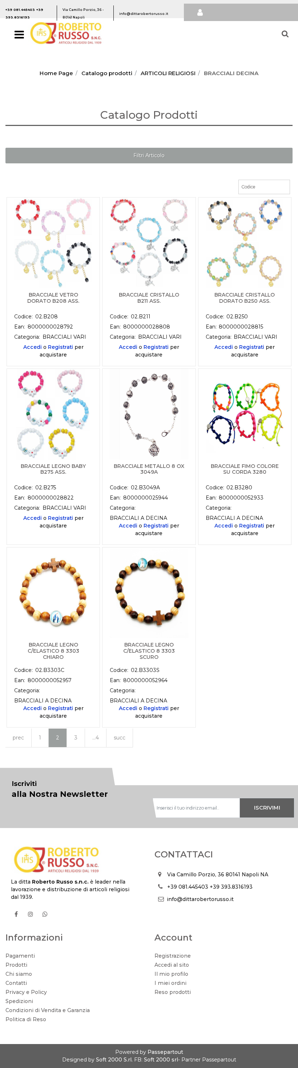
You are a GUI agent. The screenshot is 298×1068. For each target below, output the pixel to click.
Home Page (56, 73)
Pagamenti (20, 956)
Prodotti (16, 965)
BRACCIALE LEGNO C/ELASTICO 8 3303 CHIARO (53, 651)
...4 (95, 737)
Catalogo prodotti (106, 73)
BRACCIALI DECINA (231, 73)
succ (119, 737)
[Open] (19, 36)
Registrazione (172, 956)
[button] (267, 808)
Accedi (32, 347)
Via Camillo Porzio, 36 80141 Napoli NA (217, 874)
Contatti (16, 983)
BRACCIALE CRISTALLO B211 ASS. (149, 298)
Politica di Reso (25, 1019)
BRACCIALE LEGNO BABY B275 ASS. (53, 469)
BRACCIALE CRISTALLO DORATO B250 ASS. (244, 298)
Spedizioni (19, 1001)
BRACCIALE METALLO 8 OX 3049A (149, 469)
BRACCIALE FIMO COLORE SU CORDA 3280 (245, 469)
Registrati (60, 347)
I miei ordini (170, 983)
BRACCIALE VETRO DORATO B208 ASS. (53, 298)
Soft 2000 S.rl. (114, 1059)
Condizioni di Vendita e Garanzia (47, 1010)
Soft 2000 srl (161, 1059)
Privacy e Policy (26, 992)
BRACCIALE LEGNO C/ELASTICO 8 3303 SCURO (149, 651)
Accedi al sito (171, 965)
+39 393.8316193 (231, 887)
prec (18, 737)
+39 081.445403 (187, 887)
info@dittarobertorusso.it (200, 899)
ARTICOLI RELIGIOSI (168, 73)
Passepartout (165, 1052)
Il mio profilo (171, 974)
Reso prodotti (172, 992)
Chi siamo (18, 974)
